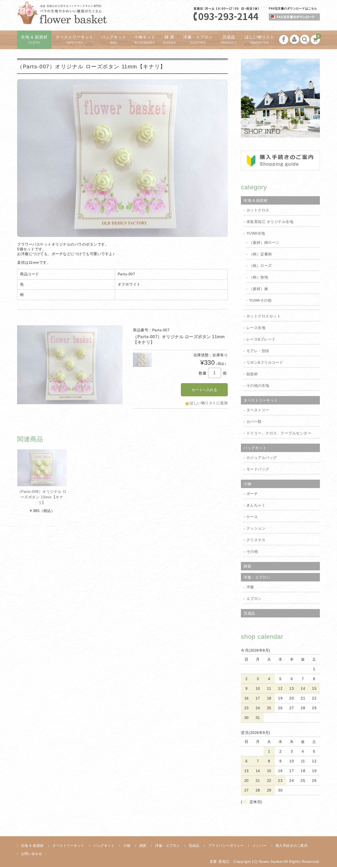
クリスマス (256, 540)
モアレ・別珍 (257, 351)
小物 (247, 484)
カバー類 (254, 421)
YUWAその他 (260, 300)
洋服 (250, 587)
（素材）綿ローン (264, 242)
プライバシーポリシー (226, 846)
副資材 (252, 374)
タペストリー (257, 410)
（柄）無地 (258, 277)
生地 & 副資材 (34, 39)
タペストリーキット (74, 39)
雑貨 (247, 566)
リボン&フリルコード (264, 362)
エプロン (254, 598)
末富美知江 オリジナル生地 (270, 222)
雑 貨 (169, 39)
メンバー (259, 846)
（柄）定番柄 (260, 254)
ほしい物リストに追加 (209, 403)
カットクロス (257, 210)
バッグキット (113, 39)
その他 (252, 551)
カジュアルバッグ (261, 457)
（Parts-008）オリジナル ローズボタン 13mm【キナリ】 (42, 497)
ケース (252, 517)
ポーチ (252, 493)
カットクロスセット (263, 316)
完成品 (229, 39)
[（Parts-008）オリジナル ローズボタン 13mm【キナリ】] (42, 467)
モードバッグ (257, 469)
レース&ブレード (261, 339)
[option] (69, 364)
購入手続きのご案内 (292, 846)
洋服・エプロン (198, 39)
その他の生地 (257, 385)
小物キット (144, 39)
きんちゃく (256, 505)
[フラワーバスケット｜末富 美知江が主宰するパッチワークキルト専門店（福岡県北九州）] (62, 19)
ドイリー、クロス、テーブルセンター (278, 433)
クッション (256, 528)
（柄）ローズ (260, 265)
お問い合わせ (31, 854)
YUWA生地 (255, 233)
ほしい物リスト (259, 39)
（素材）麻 (258, 289)
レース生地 (256, 328)
